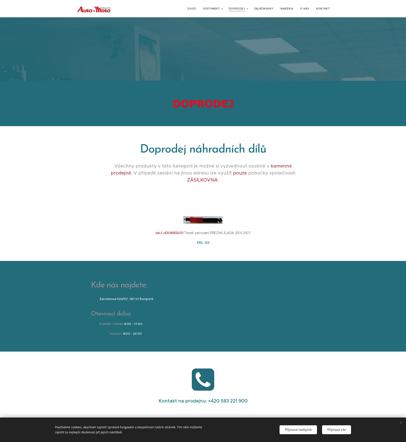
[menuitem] (192, 8)
